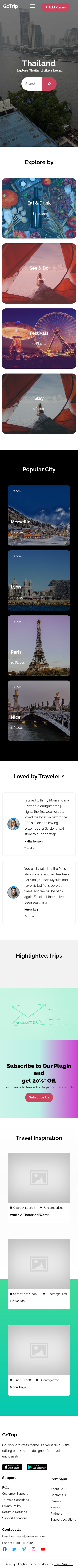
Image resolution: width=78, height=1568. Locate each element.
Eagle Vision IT (63, 1564)
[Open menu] (32, 6)
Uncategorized (54, 1207)
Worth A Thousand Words (29, 1215)
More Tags (18, 1387)
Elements (17, 1301)
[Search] (49, 84)
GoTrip (10, 6)
